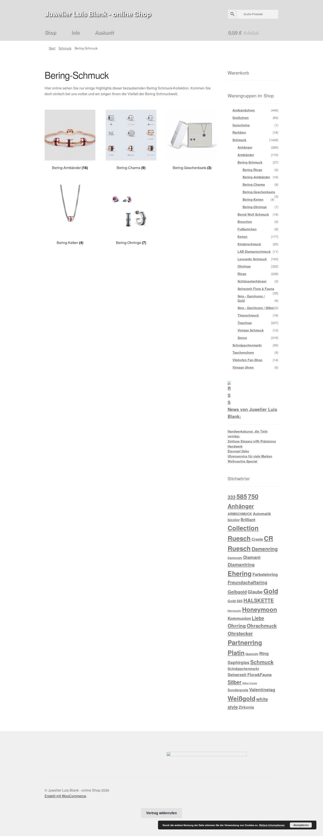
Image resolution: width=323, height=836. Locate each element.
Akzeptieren (300, 825)
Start (52, 48)
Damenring (265, 548)
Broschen (245, 221)
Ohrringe (244, 266)
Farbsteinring (265, 574)
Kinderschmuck (249, 244)
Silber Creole (249, 683)
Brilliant (248, 520)
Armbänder (246, 155)
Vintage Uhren (243, 367)
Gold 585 (235, 600)
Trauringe (245, 323)
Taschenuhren (243, 352)
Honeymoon (259, 609)
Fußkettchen (247, 229)
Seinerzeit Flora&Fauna (250, 675)
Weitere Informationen (272, 825)
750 (253, 496)
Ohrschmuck (262, 625)
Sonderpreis (238, 689)
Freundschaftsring (247, 582)
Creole (257, 539)
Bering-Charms (254, 184)
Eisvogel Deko (238, 451)
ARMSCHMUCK (240, 513)
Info (75, 31)
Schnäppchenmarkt (247, 345)
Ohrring (237, 625)
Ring (264, 653)
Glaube (255, 592)
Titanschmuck (248, 315)
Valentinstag (262, 690)
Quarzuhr (251, 654)
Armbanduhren (243, 110)
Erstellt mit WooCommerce (65, 795)
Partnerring (245, 642)
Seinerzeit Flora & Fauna (256, 288)
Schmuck (65, 48)
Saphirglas (238, 662)
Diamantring (241, 564)
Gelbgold (237, 591)
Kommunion (239, 618)
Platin (236, 652)
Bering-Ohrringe (255, 207)
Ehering (240, 573)
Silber (234, 682)
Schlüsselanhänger (252, 281)
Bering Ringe (252, 170)
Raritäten (239, 132)
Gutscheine (241, 125)
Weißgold (241, 698)
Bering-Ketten (253, 199)
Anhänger (245, 147)
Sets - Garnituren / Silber (256, 308)
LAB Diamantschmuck (254, 251)
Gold (270, 591)
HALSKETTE (258, 600)
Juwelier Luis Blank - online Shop (98, 14)
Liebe (258, 618)
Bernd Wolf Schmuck (253, 214)
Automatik (262, 513)
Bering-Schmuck (250, 162)
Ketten (242, 236)
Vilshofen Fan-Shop (247, 360)
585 (241, 496)
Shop (50, 31)
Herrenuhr (234, 611)
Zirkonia (246, 707)
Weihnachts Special (242, 461)
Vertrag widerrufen (161, 812)
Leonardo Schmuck (252, 259)
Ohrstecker (240, 633)
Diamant (252, 557)
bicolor (234, 519)
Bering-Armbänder (256, 177)
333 (232, 497)
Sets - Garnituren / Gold (251, 298)
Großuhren (240, 117)
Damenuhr (235, 558)
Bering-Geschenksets (259, 192)
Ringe (242, 273)
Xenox (242, 337)
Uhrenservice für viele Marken (250, 456)
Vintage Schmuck (251, 330)
